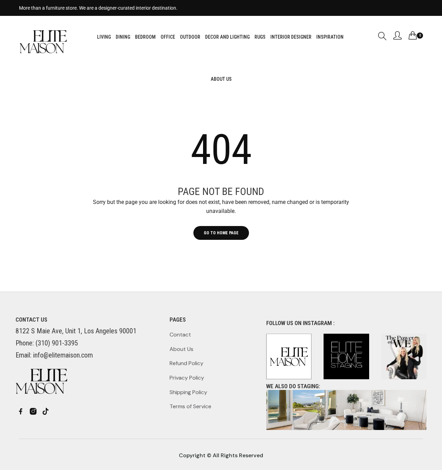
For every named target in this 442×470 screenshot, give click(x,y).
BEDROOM (145, 37)
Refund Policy (186, 363)
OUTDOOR (190, 37)
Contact (180, 334)
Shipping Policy (188, 392)
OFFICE (168, 37)
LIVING (104, 37)
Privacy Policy (187, 377)
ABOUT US (221, 79)
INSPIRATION (330, 37)
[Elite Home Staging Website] (346, 410)
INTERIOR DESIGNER (290, 37)
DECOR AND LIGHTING (227, 37)
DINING (123, 37)
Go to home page (221, 233)
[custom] (21, 411)
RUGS (260, 37)
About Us (181, 349)
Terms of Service (190, 406)
